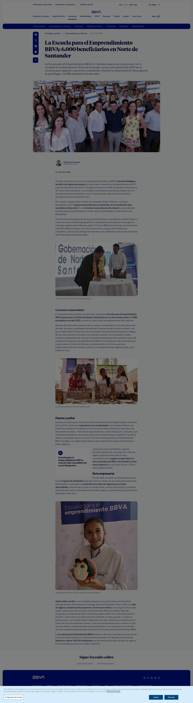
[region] (96, 694)
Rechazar (171, 697)
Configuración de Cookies (13, 697)
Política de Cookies (113, 691)
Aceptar (156, 697)
